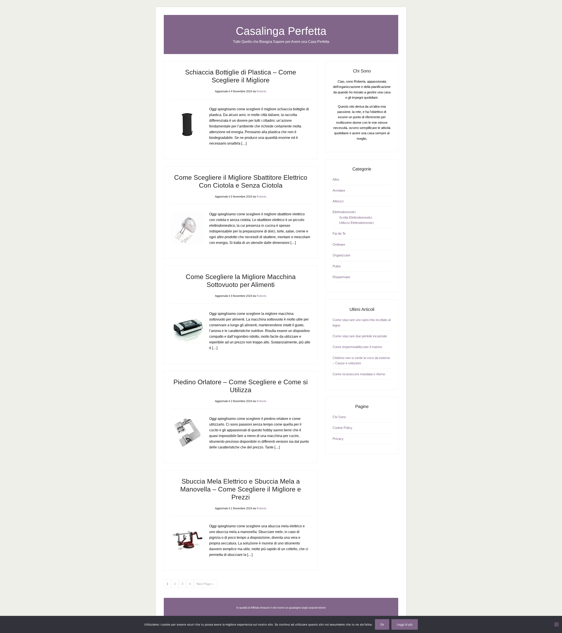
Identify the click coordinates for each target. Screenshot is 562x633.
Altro (336, 179)
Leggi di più (404, 624)
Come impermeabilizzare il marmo (357, 347)
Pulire (337, 266)
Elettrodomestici (344, 212)
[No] (556, 624)
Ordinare (339, 244)
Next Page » (205, 584)
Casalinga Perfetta (281, 31)
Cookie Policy (342, 428)
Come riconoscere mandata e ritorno (359, 374)
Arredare (339, 190)
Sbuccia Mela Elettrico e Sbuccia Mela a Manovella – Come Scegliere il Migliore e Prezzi (240, 489)
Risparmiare (341, 277)
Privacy (338, 439)
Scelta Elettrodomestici (355, 217)
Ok (382, 624)
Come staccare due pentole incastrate (360, 336)
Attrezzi (338, 201)
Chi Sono (339, 417)
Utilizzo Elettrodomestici (356, 223)
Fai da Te (339, 233)
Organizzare (341, 255)
